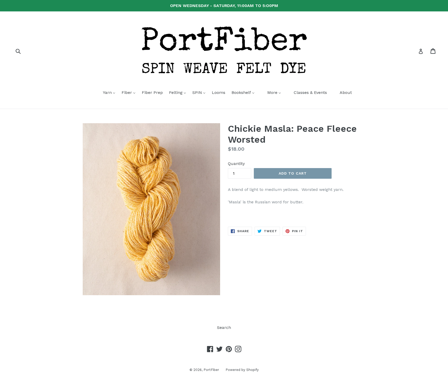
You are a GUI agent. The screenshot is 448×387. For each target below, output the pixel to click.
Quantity (236, 163)
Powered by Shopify (242, 370)
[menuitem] (105, 92)
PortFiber (211, 370)
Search (224, 327)
